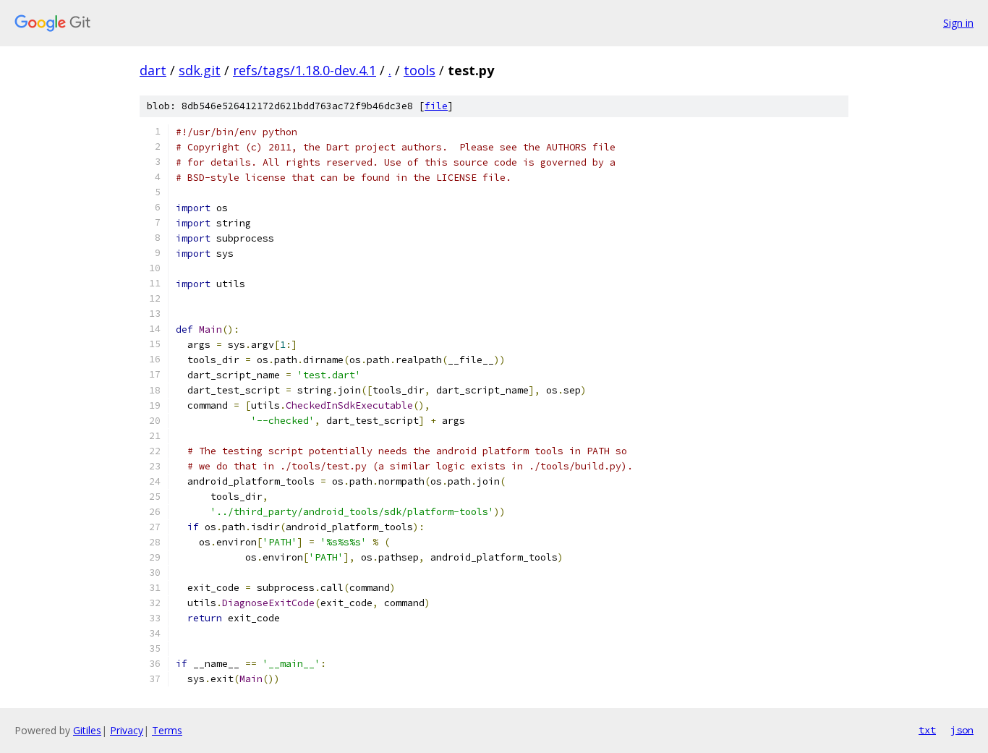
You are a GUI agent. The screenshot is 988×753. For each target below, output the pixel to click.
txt (927, 729)
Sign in (958, 23)
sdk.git (200, 70)
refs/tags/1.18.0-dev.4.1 (304, 70)
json (962, 729)
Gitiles (87, 730)
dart (153, 70)
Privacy (126, 730)
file (436, 106)
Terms (167, 730)
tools (419, 70)
